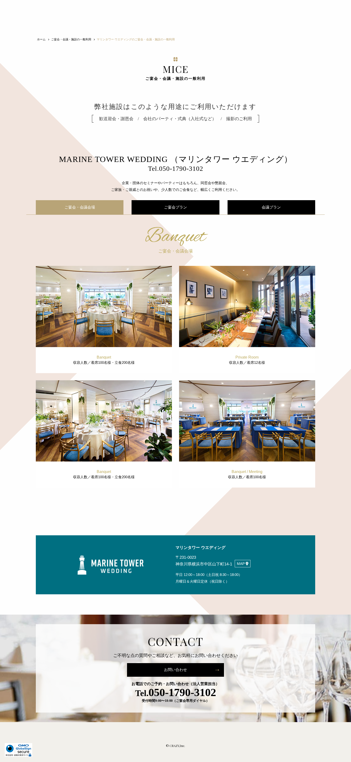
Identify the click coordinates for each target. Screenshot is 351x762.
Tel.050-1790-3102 (175, 168)
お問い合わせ (175, 670)
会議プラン (271, 207)
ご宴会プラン (175, 207)
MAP (241, 564)
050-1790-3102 (175, 692)
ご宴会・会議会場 (79, 207)
